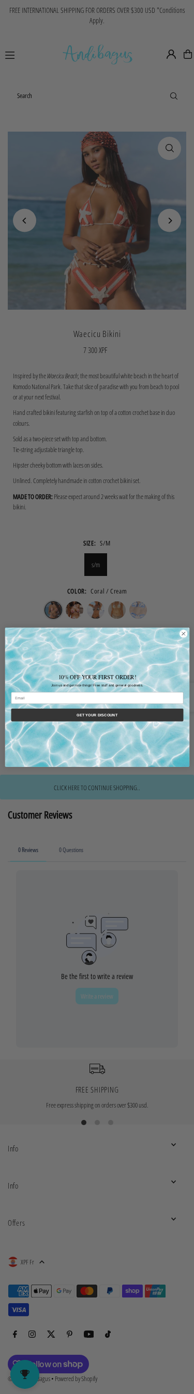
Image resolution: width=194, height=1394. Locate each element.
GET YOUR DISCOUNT (97, 715)
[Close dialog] (183, 633)
